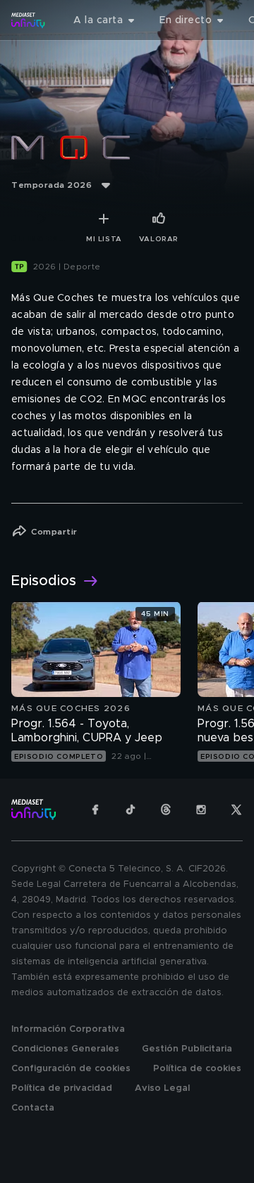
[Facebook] (95, 809)
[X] (236, 809)
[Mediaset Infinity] (28, 20)
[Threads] (165, 809)
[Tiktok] (130, 809)
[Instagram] (201, 809)
